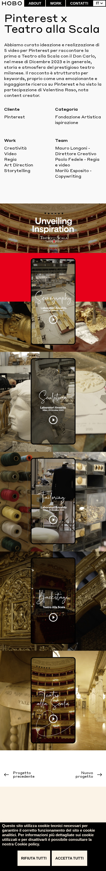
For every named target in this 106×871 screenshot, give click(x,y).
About (35, 3)
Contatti (79, 3)
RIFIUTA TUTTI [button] (34, 858)
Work (55, 3)
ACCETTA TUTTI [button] (69, 858)
